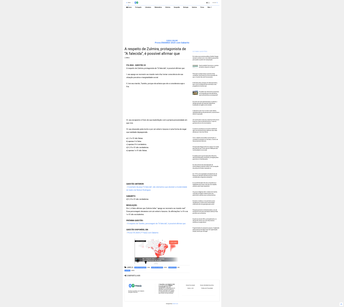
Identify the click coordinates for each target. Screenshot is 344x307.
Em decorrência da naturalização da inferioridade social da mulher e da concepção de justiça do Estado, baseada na (205, 166)
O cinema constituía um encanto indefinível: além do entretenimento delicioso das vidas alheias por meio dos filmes (205, 130)
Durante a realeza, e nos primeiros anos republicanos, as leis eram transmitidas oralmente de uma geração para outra (204, 202)
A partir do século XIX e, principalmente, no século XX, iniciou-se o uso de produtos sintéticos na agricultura (205, 220)
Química (194, 7)
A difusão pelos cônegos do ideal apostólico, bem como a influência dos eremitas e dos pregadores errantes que (205, 84)
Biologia (185, 7)
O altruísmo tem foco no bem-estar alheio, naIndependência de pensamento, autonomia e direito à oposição (206, 112)
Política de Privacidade (207, 288)
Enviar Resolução (190, 285)
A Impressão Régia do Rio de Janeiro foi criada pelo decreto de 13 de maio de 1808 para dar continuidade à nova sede (206, 148)
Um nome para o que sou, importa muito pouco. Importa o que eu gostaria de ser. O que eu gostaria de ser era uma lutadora (206, 121)
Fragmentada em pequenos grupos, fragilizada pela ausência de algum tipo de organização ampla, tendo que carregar (206, 229)
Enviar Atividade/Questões (207, 285)
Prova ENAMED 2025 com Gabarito (172, 42)
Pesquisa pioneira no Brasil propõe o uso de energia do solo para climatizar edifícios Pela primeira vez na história (205, 211)
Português (138, 7)
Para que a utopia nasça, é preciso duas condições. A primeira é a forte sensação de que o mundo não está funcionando (205, 75)
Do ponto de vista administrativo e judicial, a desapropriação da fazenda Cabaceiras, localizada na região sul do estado (205, 103)
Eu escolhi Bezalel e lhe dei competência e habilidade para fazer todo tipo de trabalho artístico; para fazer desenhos (205, 184)
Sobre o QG (190, 288)
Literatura (148, 7)
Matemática (158, 7)
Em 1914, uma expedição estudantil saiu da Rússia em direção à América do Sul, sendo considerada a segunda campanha (205, 175)
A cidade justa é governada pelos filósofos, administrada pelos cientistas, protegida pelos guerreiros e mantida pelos (205, 157)
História (167, 7)
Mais (209, 7)
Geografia (177, 7)
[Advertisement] (172, 24)
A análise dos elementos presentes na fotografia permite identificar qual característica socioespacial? (209, 93)
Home (130, 7)
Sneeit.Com (175, 303)
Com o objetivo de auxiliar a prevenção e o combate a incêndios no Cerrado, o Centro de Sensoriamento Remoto (205, 139)
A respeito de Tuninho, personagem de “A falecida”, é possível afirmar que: (156, 223)
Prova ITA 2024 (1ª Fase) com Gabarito (142, 233)
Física (202, 7)
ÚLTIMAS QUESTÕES (200, 51)
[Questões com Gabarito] (136, 3)
